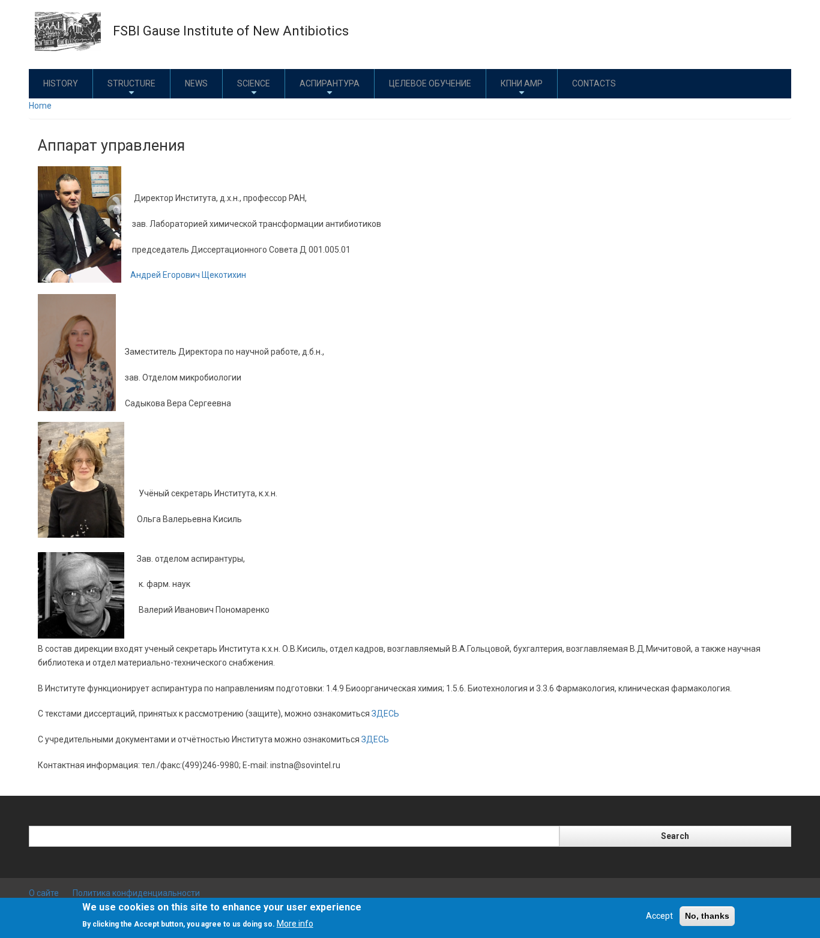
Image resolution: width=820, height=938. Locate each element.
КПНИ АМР (522, 83)
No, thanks (707, 916)
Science (253, 83)
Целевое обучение (430, 83)
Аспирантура (330, 83)
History (60, 83)
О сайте (44, 893)
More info (295, 923)
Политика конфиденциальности (136, 893)
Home (40, 105)
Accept (659, 916)
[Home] (68, 30)
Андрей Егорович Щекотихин (188, 275)
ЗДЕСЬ (385, 713)
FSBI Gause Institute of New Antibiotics (231, 30)
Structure (131, 83)
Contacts (594, 83)
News (196, 83)
